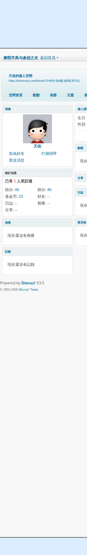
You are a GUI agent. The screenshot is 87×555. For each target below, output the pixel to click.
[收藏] (59, 80)
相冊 (53, 95)
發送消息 (16, 160)
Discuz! (28, 283)
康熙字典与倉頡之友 (20, 58)
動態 (36, 95)
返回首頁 (48, 58)
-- (48, 196)
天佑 (37, 146)
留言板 (82, 222)
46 (17, 190)
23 (21, 196)
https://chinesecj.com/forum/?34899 (32, 80)
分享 (80, 178)
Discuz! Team (28, 289)
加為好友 (16, 153)
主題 (70, 95)
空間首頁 (15, 95)
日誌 (80, 192)
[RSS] (75, 80)
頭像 (8, 109)
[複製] (67, 80)
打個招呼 (49, 153)
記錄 (8, 251)
